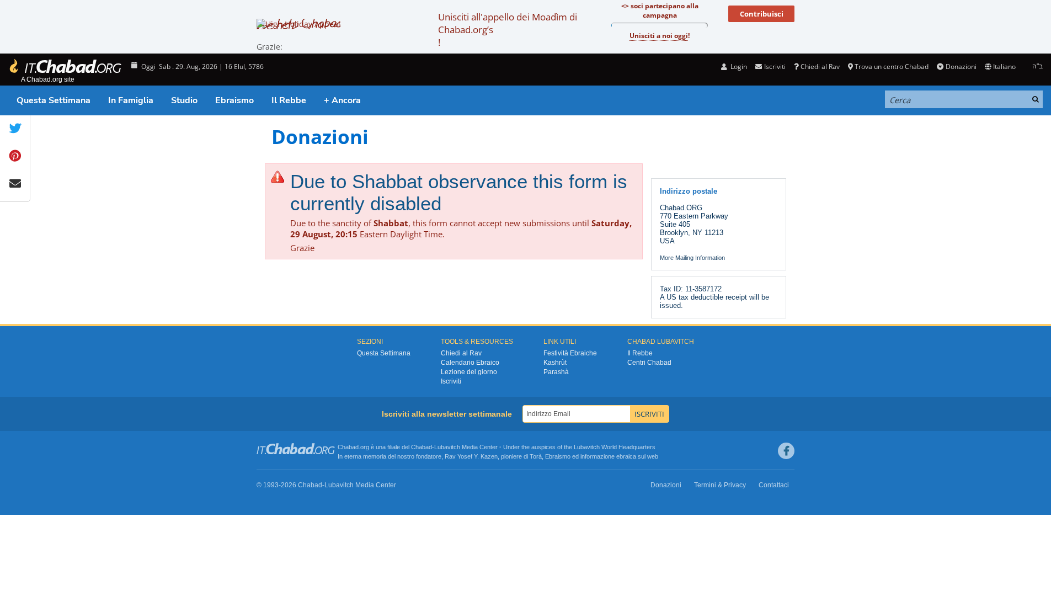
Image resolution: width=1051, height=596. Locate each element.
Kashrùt (555, 362)
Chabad (421, 447)
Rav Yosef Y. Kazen (471, 456)
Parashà (556, 372)
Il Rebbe (288, 100)
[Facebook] (786, 451)
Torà (536, 456)
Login (738, 66)
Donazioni (961, 66)
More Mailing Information (692, 257)
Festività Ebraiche (570, 353)
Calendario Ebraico (470, 362)
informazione (597, 456)
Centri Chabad (649, 362)
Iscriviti (451, 381)
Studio (184, 100)
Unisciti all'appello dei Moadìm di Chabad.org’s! (507, 29)
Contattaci (774, 485)
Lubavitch (447, 447)
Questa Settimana (53, 100)
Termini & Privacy (720, 485)
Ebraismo (234, 100)
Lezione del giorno (469, 372)
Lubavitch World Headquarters (614, 447)
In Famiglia (130, 100)
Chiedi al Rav (820, 66)
